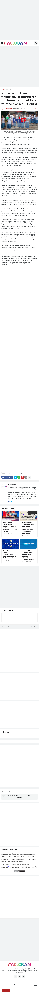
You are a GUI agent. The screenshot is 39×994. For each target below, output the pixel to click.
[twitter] (11, 501)
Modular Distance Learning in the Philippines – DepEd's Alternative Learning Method (28, 555)
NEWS (19, 473)
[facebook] (9, 501)
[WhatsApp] (18, 477)
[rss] (23, 976)
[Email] (25, 477)
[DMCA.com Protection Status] (19, 872)
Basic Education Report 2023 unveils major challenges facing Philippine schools (9, 554)
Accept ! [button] (5, 990)
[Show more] (29, 477)
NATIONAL (13, 473)
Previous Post (6, 627)
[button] (2, 43)
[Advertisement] (19, 20)
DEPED (8, 89)
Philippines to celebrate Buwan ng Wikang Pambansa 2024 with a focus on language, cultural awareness (28, 528)
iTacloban (12, 485)
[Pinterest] (22, 477)
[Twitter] (15, 477)
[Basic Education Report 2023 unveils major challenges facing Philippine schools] (10, 544)
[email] (13, 501)
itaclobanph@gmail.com (7, 866)
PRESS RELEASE (27, 473)
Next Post (34, 627)
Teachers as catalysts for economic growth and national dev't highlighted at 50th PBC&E (10, 527)
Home (3, 89)
